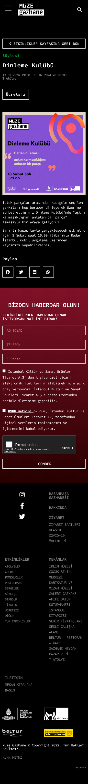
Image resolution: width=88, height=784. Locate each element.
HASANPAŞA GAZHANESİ (59, 495)
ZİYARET (56, 517)
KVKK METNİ (12, 757)
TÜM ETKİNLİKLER (18, 621)
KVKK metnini (20, 411)
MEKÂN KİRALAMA (18, 684)
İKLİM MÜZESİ (60, 566)
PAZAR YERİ (58, 654)
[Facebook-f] (22, 505)
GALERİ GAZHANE (62, 593)
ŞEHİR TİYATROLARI (65, 621)
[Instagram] (22, 494)
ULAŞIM (55, 530)
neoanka (80, 767)
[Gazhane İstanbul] (31, 10)
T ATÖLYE (57, 659)
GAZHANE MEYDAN (62, 648)
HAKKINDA (57, 507)
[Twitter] (22, 516)
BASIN (10, 690)
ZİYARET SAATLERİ (64, 524)
